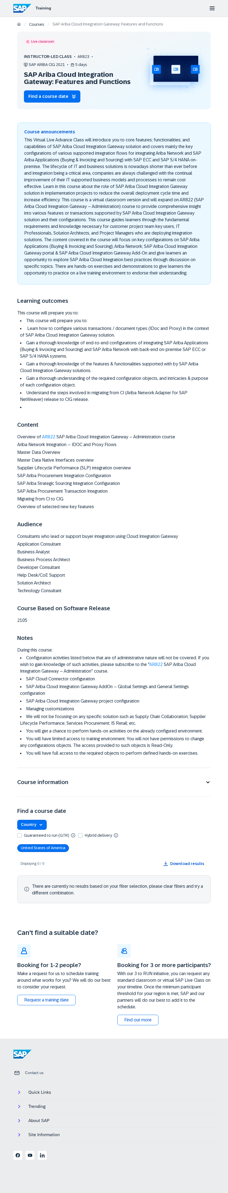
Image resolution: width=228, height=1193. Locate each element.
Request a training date (46, 1000)
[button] (114, 782)
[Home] (19, 24)
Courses (36, 24)
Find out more (138, 1020)
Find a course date (48, 96)
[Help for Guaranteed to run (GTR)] (73, 835)
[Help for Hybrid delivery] (116, 835)
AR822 (48, 436)
